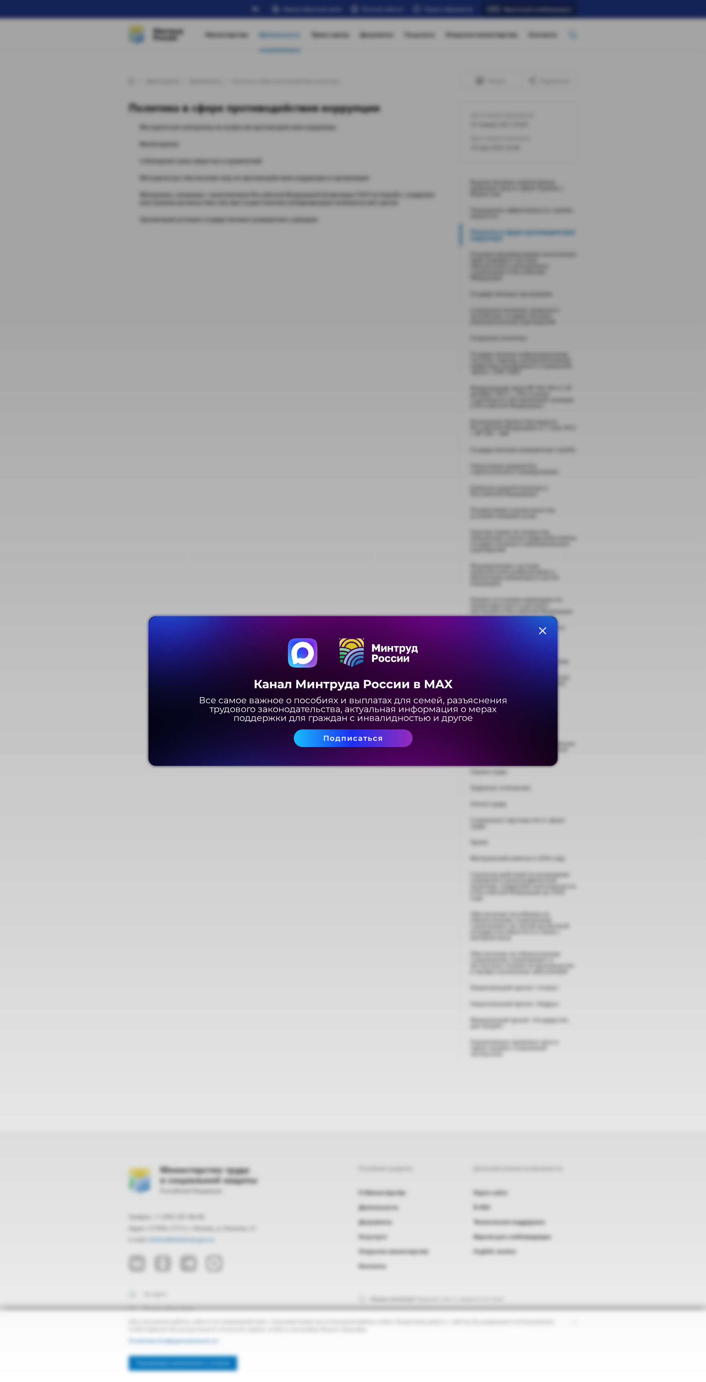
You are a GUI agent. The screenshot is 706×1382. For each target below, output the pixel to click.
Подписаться (353, 738)
